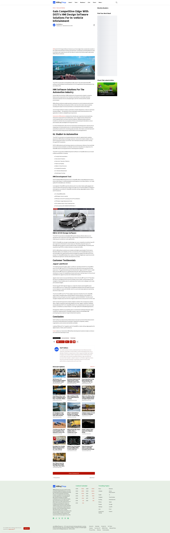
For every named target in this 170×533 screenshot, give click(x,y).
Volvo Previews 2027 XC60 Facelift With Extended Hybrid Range (88, 448)
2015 (90, 500)
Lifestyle (100, 491)
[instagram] (62, 518)
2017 (90, 498)
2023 (90, 491)
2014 (80, 503)
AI (109, 494)
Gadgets (100, 497)
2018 (80, 498)
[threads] (65, 518)
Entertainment (112, 499)
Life (89, 2)
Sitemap (99, 530)
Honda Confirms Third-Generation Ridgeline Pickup (87, 431)
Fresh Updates (106, 530)
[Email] (74, 341)
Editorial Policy (113, 528)
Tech (76, 2)
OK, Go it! (27, 528)
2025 (90, 488)
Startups (100, 506)
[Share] (93, 25)
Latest (70, 2)
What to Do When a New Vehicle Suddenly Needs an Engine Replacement (88, 397)
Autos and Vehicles (61, 7)
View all (92, 366)
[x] (59, 518)
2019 (90, 495)
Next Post (92, 477)
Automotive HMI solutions (59, 116)
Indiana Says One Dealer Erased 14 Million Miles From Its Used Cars (73, 448)
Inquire (54, 331)
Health (100, 494)
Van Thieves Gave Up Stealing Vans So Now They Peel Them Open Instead (58, 465)
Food (110, 509)
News (100, 2)
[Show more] (77, 341)
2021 (90, 493)
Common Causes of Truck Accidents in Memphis (88, 413)
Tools (94, 2)
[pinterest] (68, 518)
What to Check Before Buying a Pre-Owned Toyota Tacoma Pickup (73, 414)
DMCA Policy (105, 528)
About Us (91, 526)
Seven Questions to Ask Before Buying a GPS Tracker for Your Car (88, 381)
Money (100, 502)
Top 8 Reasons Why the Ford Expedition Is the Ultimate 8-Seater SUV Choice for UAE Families (59, 431)
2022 (80, 493)
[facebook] (53, 518)
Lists (99, 509)
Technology (73, 338)
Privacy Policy (92, 530)
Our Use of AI (97, 528)
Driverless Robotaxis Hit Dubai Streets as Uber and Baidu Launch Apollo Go (73, 381)
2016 (80, 500)
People (100, 504)
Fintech (110, 511)
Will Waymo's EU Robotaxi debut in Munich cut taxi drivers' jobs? (59, 381)
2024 (80, 491)
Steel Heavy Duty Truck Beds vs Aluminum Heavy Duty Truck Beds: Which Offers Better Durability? (59, 397)
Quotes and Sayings (101, 512)
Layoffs (110, 506)
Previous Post (57, 477)
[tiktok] (56, 518)
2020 (80, 495)
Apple (110, 502)
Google (110, 504)
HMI (54, 49)
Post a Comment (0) (74, 473)
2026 (80, 488)
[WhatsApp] (71, 341)
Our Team (110, 526)
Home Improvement (112, 491)
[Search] (116, 2)
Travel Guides (112, 497)
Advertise (97, 526)
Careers (91, 528)
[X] (67, 341)
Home (54, 7)
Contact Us (103, 526)
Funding (100, 499)
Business (82, 2)
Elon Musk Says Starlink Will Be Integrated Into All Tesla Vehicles (59, 448)
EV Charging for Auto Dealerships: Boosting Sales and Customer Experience (58, 414)
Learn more (11, 529)
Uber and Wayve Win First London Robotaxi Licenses (73, 397)
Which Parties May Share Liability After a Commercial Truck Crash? (73, 431)
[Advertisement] (74, 37)
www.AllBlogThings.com (58, 526)
